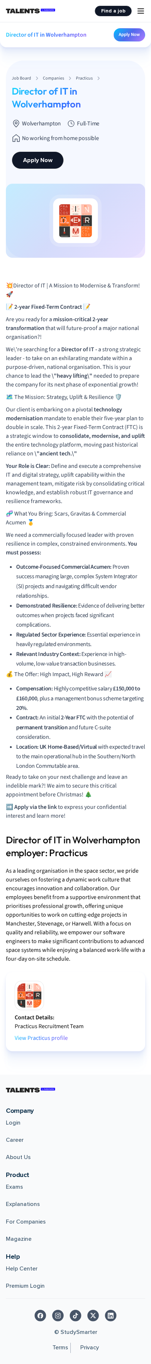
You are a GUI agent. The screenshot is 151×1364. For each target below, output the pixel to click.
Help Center (21, 1268)
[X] (93, 1315)
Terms (60, 1347)
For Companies (26, 1221)
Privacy (89, 1347)
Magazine (19, 1239)
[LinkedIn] (111, 1315)
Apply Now (129, 34)
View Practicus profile (41, 1038)
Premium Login (25, 1286)
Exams (14, 1187)
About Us (18, 1157)
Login (13, 1122)
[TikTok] (75, 1315)
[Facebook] (40, 1315)
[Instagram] (58, 1315)
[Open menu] (140, 11)
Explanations (23, 1204)
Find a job (113, 11)
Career (14, 1140)
